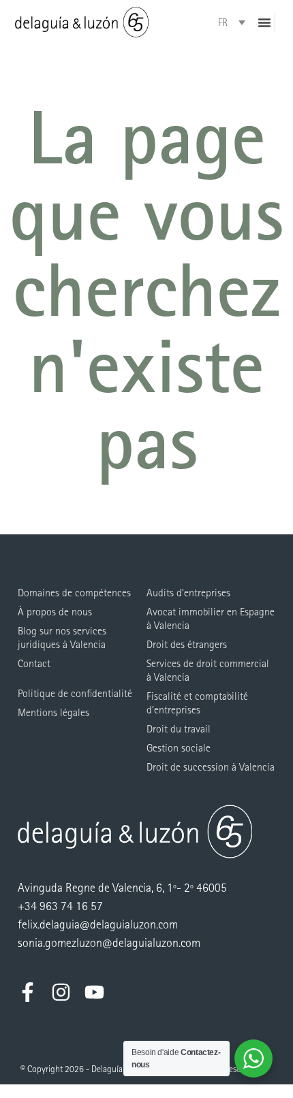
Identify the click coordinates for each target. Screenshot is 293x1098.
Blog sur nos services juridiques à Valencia (62, 637)
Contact (34, 663)
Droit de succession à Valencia (210, 766)
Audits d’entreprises (188, 592)
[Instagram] (61, 992)
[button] (264, 22)
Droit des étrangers (186, 644)
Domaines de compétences (74, 592)
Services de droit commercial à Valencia (207, 670)
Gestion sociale (178, 747)
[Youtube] (94, 992)
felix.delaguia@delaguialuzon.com (98, 925)
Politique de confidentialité (75, 693)
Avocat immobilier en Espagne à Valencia (210, 618)
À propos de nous (55, 611)
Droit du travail (178, 728)
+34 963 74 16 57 (60, 906)
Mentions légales (53, 712)
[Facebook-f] (27, 992)
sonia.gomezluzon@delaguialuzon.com (109, 943)
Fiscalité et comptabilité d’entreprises (197, 703)
